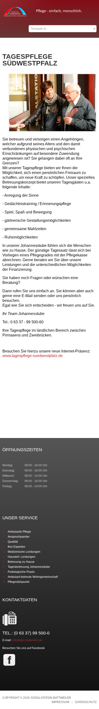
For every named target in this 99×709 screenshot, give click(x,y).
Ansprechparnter (19, 536)
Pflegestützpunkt (18, 582)
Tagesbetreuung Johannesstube (29, 566)
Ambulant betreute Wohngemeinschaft (33, 577)
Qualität (13, 541)
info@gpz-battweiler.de (27, 640)
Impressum (60, 702)
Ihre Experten (16, 546)
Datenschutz (86, 702)
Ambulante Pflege (19, 531)
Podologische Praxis (21, 572)
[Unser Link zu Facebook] (9, 659)
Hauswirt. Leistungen (21, 556)
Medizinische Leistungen (24, 551)
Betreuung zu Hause (21, 561)
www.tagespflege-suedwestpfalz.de (32, 356)
